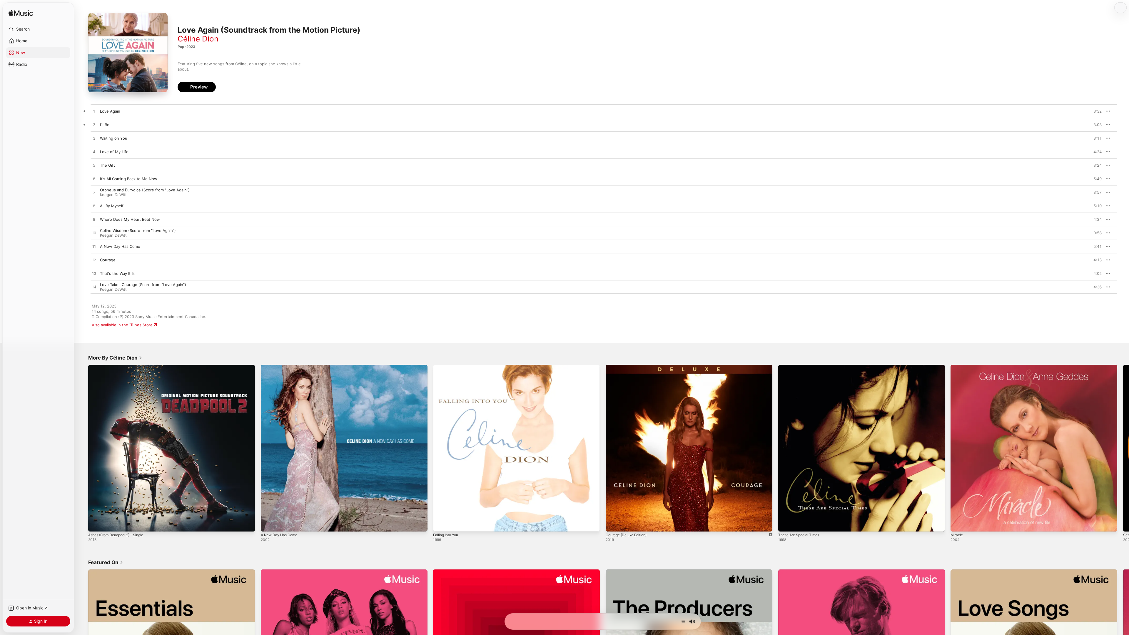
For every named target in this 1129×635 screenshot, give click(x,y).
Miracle (957, 367)
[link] (115, 358)
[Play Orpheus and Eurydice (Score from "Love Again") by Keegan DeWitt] (94, 192)
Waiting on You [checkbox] (113, 138)
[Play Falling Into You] (440, 524)
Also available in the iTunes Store (122, 324)
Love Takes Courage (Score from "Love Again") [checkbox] (143, 284)
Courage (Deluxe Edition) (629, 367)
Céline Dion (198, 38)
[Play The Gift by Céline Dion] (94, 165)
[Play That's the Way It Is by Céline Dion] (94, 273)
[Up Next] (683, 621)
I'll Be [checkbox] (104, 124)
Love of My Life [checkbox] (114, 151)
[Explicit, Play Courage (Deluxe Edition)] (613, 524)
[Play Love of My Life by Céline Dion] (94, 152)
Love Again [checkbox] (110, 111)
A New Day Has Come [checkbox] (120, 246)
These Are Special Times (801, 367)
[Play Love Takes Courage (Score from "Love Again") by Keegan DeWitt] (94, 287)
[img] (21, 13)
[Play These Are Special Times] (785, 524)
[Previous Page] (82, 448)
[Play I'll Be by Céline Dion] (94, 125)
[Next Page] (1123, 448)
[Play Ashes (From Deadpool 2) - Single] (95, 524)
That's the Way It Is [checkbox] (117, 273)
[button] (38, 29)
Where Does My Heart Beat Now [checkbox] (130, 219)
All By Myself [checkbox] (111, 205)
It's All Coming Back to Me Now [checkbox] (128, 178)
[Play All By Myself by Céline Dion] (94, 206)
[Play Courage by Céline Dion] (94, 260)
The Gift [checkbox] (107, 165)
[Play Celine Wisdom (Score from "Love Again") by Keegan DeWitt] (94, 233)
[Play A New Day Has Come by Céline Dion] (94, 246)
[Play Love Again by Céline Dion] (94, 111)
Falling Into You (447, 367)
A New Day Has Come (281, 367)
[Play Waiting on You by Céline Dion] (94, 138)
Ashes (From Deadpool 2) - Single (119, 367)
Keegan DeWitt (113, 194)
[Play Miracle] (957, 524)
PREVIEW (1095, 111)
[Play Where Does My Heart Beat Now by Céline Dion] (94, 219)
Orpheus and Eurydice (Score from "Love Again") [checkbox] (145, 190)
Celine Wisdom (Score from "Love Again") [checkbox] (138, 230)
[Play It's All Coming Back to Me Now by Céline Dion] (94, 179)
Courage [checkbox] (108, 260)
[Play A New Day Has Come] (268, 524)
